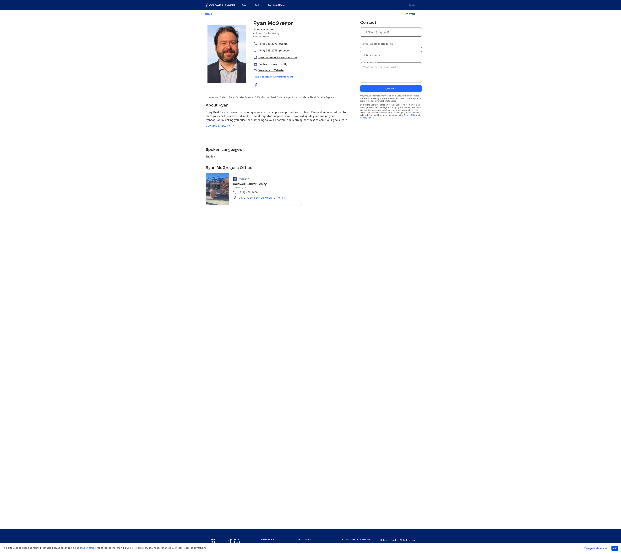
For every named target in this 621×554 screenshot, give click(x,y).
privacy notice (88, 547)
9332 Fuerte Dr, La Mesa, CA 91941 (262, 197)
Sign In (412, 5)
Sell (257, 5)
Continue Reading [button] (218, 125)
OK (615, 548)
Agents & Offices (276, 5)
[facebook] (256, 86)
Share (412, 13)
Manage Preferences (595, 548)
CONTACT (391, 88)
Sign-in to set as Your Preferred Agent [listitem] (274, 76)
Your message (369, 62)
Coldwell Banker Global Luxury (397, 540)
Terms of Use (410, 115)
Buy (244, 5)
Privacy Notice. (367, 117)
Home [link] (208, 13)
